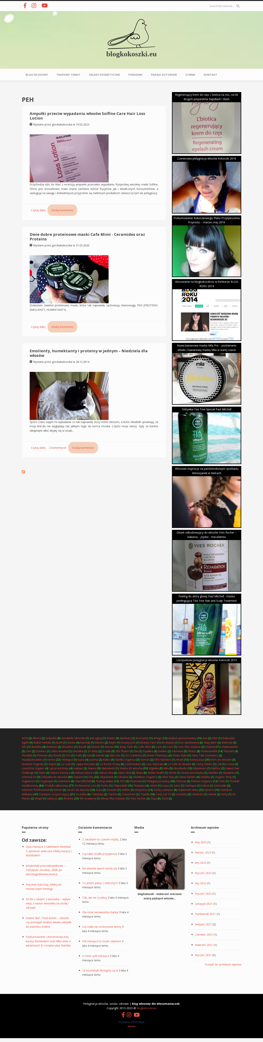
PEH (122, 781)
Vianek (212, 794)
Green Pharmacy (157, 755)
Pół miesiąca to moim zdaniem (101, 941)
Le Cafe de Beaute (179, 764)
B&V (215, 738)
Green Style (180, 755)
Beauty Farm (148, 742)
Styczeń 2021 (203, 955)
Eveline (162, 751)
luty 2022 (200, 883)
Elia (136, 751)
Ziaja (154, 798)
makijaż (78, 768)
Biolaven (51, 747)
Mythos (216, 768)
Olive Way (168, 777)
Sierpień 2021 (203, 924)
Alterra (37, 738)
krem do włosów (220, 759)
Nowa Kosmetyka (192, 772)
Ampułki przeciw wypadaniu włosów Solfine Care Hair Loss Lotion (87, 116)
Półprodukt (120, 785)
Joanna (93, 759)
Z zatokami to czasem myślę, (100, 839)
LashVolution (133, 764)
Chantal (210, 747)
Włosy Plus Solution (113, 798)
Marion (92, 768)
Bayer (112, 742)
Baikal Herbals (42, 742)
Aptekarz (125, 738)
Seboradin (220, 785)
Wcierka (68, 798)
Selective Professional (35, 790)
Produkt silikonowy (56, 785)
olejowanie (106, 777)
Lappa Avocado (85, 764)
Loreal (230, 764)
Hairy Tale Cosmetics (205, 755)
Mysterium (199, 768)
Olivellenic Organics (145, 777)
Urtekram (197, 794)
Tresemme (129, 794)
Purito (104, 785)
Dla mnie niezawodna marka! (100, 912)
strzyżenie (141, 790)
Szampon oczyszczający (54, 794)
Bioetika (36, 747)
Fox (68, 755)
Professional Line (85, 785)
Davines (41, 751)
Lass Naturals (154, 764)
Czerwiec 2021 (204, 934)
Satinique (190, 785)
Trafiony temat (68, 74)
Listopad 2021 (204, 904)
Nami (42, 772)
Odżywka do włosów (54, 777)
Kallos (106, 759)
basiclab (85, 742)
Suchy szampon (163, 790)
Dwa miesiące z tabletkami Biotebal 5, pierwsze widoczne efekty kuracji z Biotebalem (49, 851)
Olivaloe (123, 777)
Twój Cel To (163, 794)
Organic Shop (223, 777)
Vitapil (38, 798)
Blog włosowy (37, 74)
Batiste (99, 742)
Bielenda (227, 742)
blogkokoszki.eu (131, 53)
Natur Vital (124, 772)
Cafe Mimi (144, 747)
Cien (28, 751)
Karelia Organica (125, 759)
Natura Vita (106, 772)
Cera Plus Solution (189, 747)
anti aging (96, 738)
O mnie (190, 74)
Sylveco (209, 790)
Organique (46, 781)
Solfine (125, 790)
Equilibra (148, 751)
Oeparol (79, 777)
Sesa (99, 790)
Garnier (100, 755)
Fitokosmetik (209, 751)
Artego (157, 738)
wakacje (52, 798)
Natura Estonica (60, 772)
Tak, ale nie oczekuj (94, 897)
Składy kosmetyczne (104, 74)
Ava (205, 738)
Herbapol (67, 759)
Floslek (57, 755)
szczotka (81, 794)
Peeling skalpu (104, 781)
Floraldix (27, 755)
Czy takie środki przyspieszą (99, 854)
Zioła (165, 798)
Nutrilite (213, 772)
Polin (222, 781)
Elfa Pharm (122, 751)
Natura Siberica (84, 772)
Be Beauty (167, 742)
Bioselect (68, 747)
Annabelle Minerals (73, 738)
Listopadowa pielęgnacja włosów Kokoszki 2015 (206, 660)
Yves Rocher (138, 798)
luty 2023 (200, 862)
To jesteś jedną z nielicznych (100, 883)
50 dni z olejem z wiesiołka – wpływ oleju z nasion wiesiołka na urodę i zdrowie (48, 903)
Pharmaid (136, 781)
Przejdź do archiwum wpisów (223, 964)
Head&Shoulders (32, 759)
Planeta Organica (201, 781)
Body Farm (126, 747)
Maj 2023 (201, 842)
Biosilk (82, 747)
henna (51, 759)
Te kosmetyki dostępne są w (100, 970)
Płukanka (139, 785)
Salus (177, 785)
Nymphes (229, 772)
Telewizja (97, 794)
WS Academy (88, 798)
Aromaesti (142, 738)
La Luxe (66, 764)
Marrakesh (108, 768)
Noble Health (156, 772)
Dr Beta (93, 751)
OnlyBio (205, 777)
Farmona (177, 751)
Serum (58, 790)
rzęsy (165, 785)
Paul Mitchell (83, 781)
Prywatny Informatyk (132, 1022)
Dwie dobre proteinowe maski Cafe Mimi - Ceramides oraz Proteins (87, 237)
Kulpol (52, 764)
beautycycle (128, 742)
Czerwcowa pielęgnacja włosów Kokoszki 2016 (206, 158)
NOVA (172, 772)
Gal (89, 755)
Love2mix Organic (33, 768)
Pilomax (181, 781)
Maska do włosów (131, 768)
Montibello (180, 768)
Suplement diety (188, 790)
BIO (24, 747)
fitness (192, 751)
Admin (132, 1026)
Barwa (71, 742)
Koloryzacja (196, 759)
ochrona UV (29, 777)
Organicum (28, 781)
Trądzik (144, 794)
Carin (159, 747)
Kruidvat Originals (33, 764)
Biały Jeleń (210, 742)
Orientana (64, 781)
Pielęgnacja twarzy (158, 781)
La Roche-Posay (110, 764)
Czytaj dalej (38, 210)
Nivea (139, 772)
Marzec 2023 (203, 852)
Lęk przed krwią (59, 768)
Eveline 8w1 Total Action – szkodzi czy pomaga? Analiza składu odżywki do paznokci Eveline (48, 922)
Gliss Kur (115, 755)
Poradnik (135, 74)
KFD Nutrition (162, 759)
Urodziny (181, 794)
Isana (81, 759)
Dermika (77, 751)
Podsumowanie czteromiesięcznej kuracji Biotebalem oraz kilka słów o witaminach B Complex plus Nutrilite (48, 941)
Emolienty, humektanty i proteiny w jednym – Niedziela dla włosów (89, 353)
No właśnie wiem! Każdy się (99, 868)
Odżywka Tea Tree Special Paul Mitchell (206, 409)
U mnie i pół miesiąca (95, 956)
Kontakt (210, 74)
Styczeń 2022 (203, 893)
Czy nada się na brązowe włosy (101, 926)
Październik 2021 (205, 914)
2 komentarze (57, 448)
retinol (153, 785)
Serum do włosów (78, 790)
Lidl (219, 764)
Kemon (144, 759)
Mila (166, 768)
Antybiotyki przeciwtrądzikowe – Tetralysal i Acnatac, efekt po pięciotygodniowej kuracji (46, 870)
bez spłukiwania (189, 742)
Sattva (205, 785)
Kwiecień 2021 (204, 945)
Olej (90, 777)
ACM (25, 738)
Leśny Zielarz (204, 764)
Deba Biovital (59, 751)
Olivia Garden (187, 777)
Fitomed (229, 751)
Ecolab (106, 751)
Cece (170, 747)
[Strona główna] (131, 34)
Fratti (78, 755)
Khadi (179, 759)
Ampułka (51, 738)
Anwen (111, 738)
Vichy (224, 794)
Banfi (59, 742)
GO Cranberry (133, 755)
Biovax (109, 747)
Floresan (42, 755)
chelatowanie (229, 747)
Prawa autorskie (164, 74)
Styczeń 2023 (203, 873)
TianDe (112, 794)
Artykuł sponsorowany (182, 738)
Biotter (95, 747)
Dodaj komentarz (62, 210)
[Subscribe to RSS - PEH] (23, 471)
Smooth (112, 790)
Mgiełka (154, 768)
